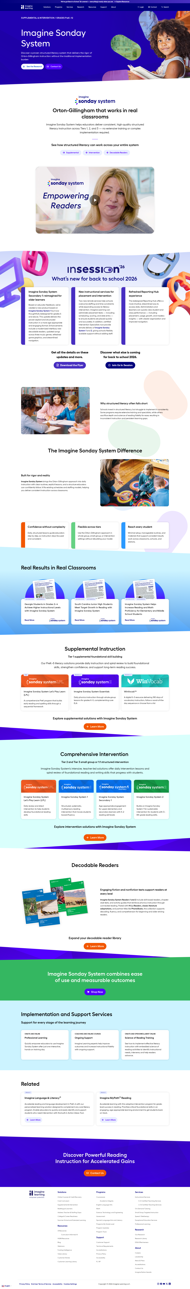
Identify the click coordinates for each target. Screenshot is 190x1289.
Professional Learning (142, 1224)
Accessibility (100, 1258)
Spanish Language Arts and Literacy (109, 1220)
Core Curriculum (63, 1201)
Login (142, 7)
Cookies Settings (70, 1284)
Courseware (100, 1197)
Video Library (62, 1254)
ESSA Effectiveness (141, 1242)
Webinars (61, 1246)
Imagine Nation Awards (143, 1272)
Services (70, 7)
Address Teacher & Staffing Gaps (69, 1212)
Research (80, 7)
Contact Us (139, 1268)
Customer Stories (64, 1258)
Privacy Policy (101, 1254)
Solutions (47, 7)
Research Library (141, 1238)
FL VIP (98, 1261)
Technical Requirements (104, 1246)
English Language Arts (104, 1205)
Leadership (139, 1257)
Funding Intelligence (65, 1250)
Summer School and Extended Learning (72, 1220)
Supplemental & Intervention (68, 1205)
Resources (92, 7)
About (113, 7)
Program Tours (101, 1232)
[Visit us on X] (166, 1284)
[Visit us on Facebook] (161, 1284)
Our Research (140, 1234)
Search (166, 7)
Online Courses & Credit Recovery (69, 1197)
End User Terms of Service (41, 1284)
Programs (58, 7)
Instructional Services (142, 1197)
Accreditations (101, 1250)
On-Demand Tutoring (142, 1209)
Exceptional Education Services (146, 1220)
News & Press (140, 1260)
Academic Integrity (106, 1201)
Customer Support (103, 1242)
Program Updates (102, 1228)
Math (98, 1209)
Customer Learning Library (67, 1261)
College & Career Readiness (68, 1216)
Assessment (100, 1216)
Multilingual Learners (65, 1209)
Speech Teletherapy (142, 1216)
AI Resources (62, 1231)
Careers (138, 1253)
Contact (154, 7)
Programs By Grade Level (105, 1224)
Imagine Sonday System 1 (40, 311)
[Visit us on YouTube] (164, 1284)
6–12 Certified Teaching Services (150, 1205)
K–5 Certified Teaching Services (150, 1201)
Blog (59, 1242)
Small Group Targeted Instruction (146, 1212)
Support (103, 7)
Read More (29, 620)
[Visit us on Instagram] (158, 1284)
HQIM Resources (63, 1238)
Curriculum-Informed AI (69, 1234)
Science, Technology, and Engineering (109, 1212)
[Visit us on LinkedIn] (169, 1284)
